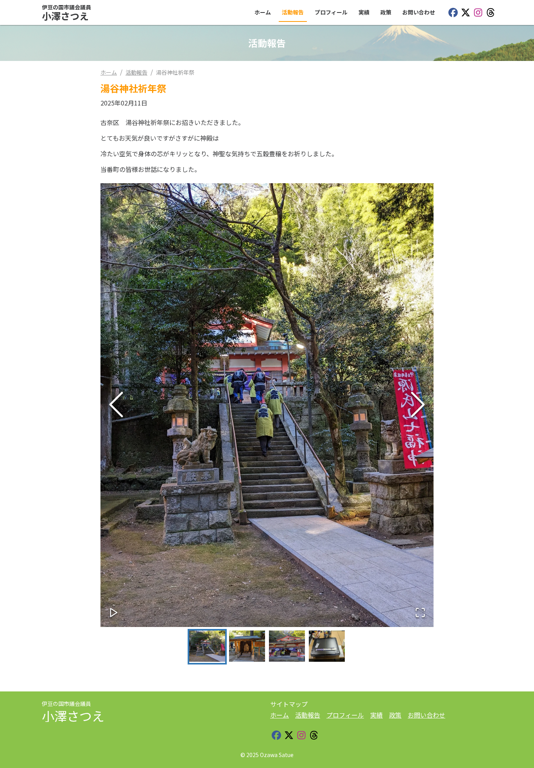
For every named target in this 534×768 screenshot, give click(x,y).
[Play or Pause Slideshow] (113, 613)
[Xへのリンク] (465, 12)
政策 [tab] (385, 12)
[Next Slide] (418, 404)
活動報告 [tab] (293, 12)
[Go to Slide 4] (326, 646)
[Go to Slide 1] (207, 646)
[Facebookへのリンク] (453, 12)
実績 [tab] (363, 12)
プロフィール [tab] (331, 12)
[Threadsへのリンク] (490, 12)
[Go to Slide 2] (247, 646)
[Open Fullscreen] (420, 613)
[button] (267, 405)
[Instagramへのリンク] (478, 12)
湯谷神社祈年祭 (175, 72)
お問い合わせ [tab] (418, 12)
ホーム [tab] (262, 12)
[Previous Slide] (116, 404)
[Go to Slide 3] (286, 646)
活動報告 (136, 72)
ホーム (108, 72)
